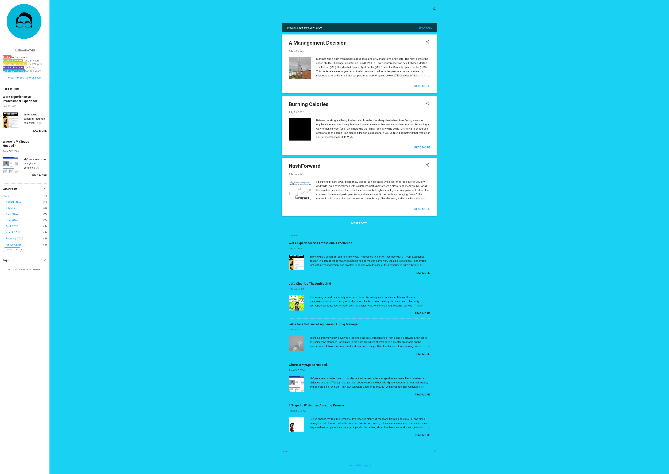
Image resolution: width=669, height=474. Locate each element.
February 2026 (14, 238)
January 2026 (14, 244)
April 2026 (12, 226)
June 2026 (12, 214)
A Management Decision (318, 43)
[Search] (435, 9)
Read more (422, 85)
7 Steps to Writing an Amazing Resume (316, 405)
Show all (425, 27)
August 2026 (13, 201)
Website (13, 77)
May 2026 (12, 220)
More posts (359, 223)
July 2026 (11, 207)
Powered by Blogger (359, 465)
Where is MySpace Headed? (309, 365)
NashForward (305, 166)
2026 (6, 195)
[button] (428, 42)
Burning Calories (308, 104)
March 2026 (13, 232)
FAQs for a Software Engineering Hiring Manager (324, 324)
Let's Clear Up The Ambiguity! (310, 283)
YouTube (25, 77)
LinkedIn (36, 77)
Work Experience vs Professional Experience (320, 243)
